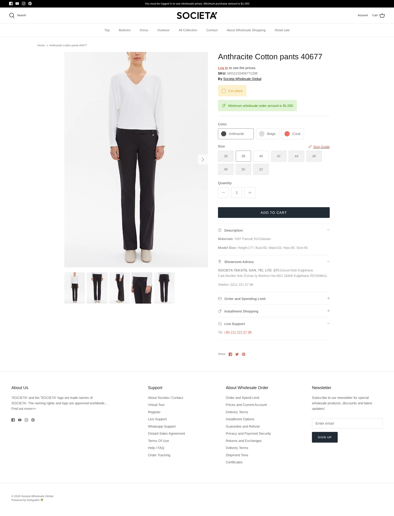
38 (243, 156)
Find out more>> (23, 408)
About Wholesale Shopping (246, 30)
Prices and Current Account (246, 405)
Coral (296, 134)
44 (296, 156)
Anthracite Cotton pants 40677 (68, 45)
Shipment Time (237, 455)
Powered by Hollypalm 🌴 (27, 500)
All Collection (188, 30)
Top (107, 30)
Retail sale (282, 30)
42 (278, 156)
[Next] (203, 160)
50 (243, 169)
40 (261, 156)
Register (154, 412)
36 (226, 156)
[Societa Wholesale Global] (197, 15)
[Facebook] (11, 3)
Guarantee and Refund (242, 426)
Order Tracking (159, 455)
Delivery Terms (237, 412)
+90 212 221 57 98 (237, 332)
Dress (144, 30)
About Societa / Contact (165, 398)
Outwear (163, 30)
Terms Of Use (158, 441)
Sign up (325, 437)
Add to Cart (274, 212)
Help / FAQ (156, 448)
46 (314, 156)
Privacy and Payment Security (248, 433)
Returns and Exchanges (244, 441)
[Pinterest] (30, 3)
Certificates (234, 462)
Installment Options (240, 419)
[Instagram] (23, 3)
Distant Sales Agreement (166, 433)
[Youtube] (17, 3)
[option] (136, 159)
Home (41, 45)
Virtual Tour (156, 405)
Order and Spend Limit (242, 398)
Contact (212, 30)
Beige (271, 134)
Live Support (157, 419)
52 (261, 169)
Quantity (225, 183)
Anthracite (236, 134)
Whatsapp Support (162, 426)
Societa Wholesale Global (242, 79)
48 (226, 169)
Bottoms (125, 30)
